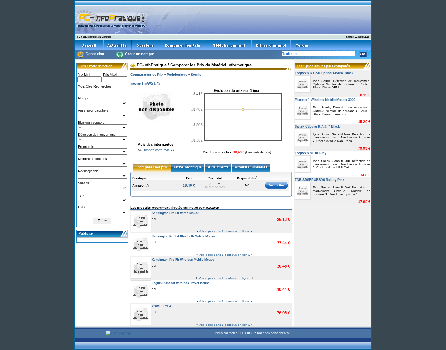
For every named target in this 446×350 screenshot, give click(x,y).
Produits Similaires (251, 167)
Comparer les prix (152, 167)
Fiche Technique (188, 167)
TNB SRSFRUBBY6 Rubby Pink (319, 180)
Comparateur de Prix (146, 74)
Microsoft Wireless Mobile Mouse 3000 (325, 100)
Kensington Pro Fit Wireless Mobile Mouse (183, 259)
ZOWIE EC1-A (162, 306)
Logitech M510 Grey (310, 153)
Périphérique (177, 74)
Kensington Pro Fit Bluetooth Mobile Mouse (183, 236)
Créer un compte (139, 54)
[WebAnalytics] (89, 333)
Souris (196, 74)
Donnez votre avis (156, 150)
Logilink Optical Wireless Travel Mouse (181, 283)
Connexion (95, 54)
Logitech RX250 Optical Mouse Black (324, 73)
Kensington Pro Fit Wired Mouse (175, 213)
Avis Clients (218, 167)
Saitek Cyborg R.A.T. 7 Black (317, 126)
